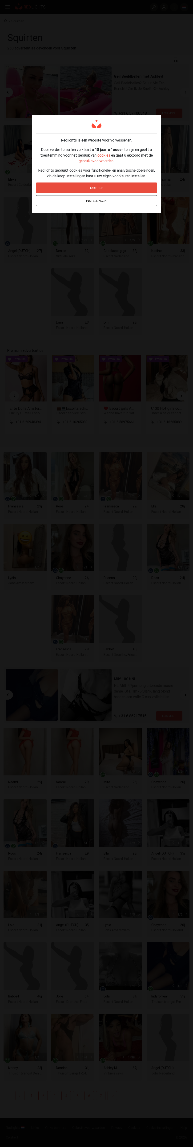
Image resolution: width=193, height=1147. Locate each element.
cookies (103, 155)
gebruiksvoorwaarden (96, 160)
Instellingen (96, 201)
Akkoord (96, 188)
